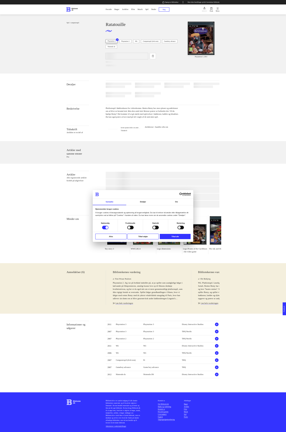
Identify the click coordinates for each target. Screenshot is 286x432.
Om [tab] (176, 202)
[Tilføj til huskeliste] (153, 56)
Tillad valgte (143, 236)
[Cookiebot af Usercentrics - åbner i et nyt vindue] (181, 194)
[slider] (201, 40)
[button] (162, 324)
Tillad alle (175, 236)
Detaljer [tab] (143, 202)
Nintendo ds (111, 46)
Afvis (111, 236)
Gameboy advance (170, 41)
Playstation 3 (112, 41)
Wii (136, 41)
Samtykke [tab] (109, 202)
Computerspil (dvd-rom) (150, 41)
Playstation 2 (125, 41)
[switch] (130, 227)
